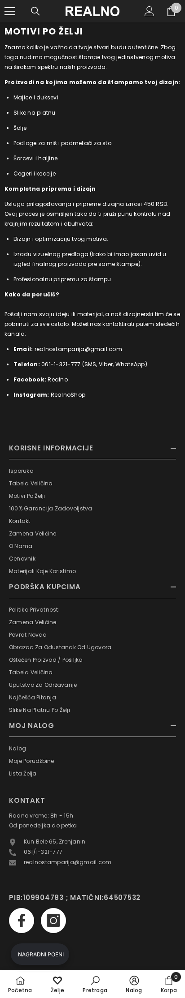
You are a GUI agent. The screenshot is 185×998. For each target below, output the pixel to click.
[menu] (9, 11)
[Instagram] (53, 920)
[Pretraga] (35, 11)
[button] (40, 954)
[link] (95, 984)
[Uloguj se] (149, 11)
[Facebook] (21, 920)
